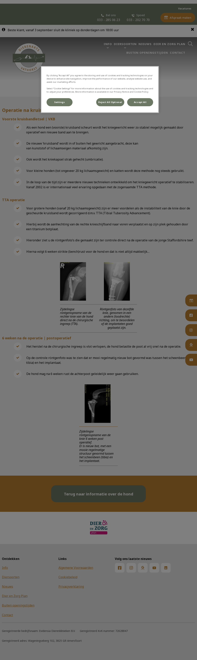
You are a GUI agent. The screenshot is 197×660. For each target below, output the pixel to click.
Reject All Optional (110, 102)
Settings (59, 102)
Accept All (140, 102)
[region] (100, 89)
